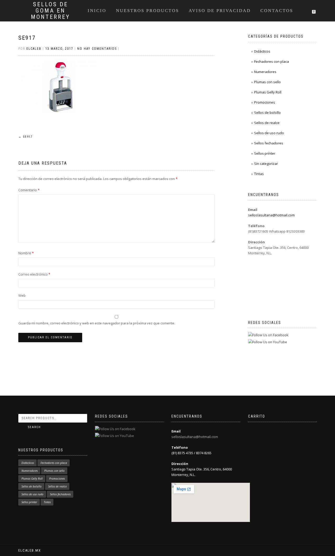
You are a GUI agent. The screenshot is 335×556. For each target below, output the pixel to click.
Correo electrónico (34, 274)
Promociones (264, 102)
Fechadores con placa (271, 61)
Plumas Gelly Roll (267, 92)
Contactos (276, 10)
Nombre (26, 253)
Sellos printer (264, 153)
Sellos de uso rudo (269, 133)
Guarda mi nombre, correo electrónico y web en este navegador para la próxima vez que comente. (96, 323)
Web (22, 295)
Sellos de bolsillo (267, 112)
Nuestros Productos (147, 10)
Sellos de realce (267, 122)
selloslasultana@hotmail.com (271, 215)
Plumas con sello (267, 82)
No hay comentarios (97, 48)
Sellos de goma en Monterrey (50, 10)
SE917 (27, 38)
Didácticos (262, 51)
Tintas (259, 173)
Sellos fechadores (268, 143)
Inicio (97, 10)
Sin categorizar (266, 163)
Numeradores (265, 71)
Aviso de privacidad (220, 10)
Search (34, 427)
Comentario (29, 190)
